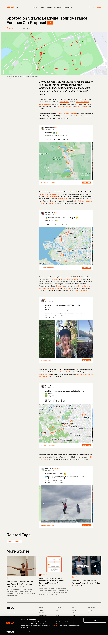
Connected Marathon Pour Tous (62, 372)
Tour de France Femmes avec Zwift (50, 194)
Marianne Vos (52, 203)
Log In (89, 612)
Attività (35, 7)
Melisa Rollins (64, 102)
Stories (57, 615)
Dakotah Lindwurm (45, 374)
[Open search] (89, 7)
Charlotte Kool (62, 199)
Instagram (74, 612)
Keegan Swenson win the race (66, 114)
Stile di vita (49, 7)
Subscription (42, 612)
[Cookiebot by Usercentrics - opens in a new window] (10, 632)
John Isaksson (66, 288)
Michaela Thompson (81, 106)
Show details (24, 632)
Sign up (99, 7)
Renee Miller (54, 279)
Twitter (73, 615)
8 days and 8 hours (82, 291)
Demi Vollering (79, 201)
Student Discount (43, 615)
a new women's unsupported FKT (71, 279)
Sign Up (90, 610)
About (57, 610)
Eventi (9, 541)
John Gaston (77, 116)
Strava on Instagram (51, 196)
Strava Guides (57, 7)
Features (41, 610)
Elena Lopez (60, 286)
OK (95, 620)
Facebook (74, 610)
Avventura (41, 7)
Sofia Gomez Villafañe (64, 106)
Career (57, 612)
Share (49, 22)
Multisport (17, 541)
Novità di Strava (68, 7)
